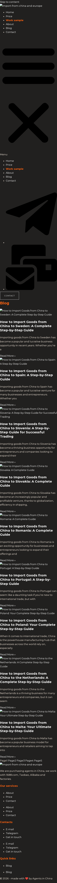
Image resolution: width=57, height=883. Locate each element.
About (10, 24)
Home (10, 12)
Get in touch (13, 837)
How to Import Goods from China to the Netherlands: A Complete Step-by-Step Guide (25, 678)
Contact (11, 32)
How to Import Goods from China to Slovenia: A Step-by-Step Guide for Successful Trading (25, 430)
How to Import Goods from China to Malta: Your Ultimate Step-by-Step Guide (25, 727)
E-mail (10, 829)
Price (9, 16)
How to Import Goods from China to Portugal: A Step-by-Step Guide (25, 579)
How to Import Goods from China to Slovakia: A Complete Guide (26, 481)
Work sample (14, 20)
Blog (9, 28)
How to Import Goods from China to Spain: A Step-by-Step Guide (26, 375)
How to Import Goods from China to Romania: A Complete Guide (26, 530)
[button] (28, 97)
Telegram (12, 833)
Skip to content (9, 1)
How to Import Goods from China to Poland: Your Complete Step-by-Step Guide (27, 625)
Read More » (7, 355)
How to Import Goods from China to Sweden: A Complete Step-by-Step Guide (25, 326)
